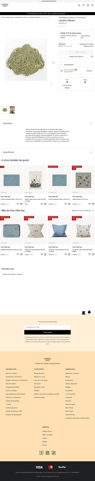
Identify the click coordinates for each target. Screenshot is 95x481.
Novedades (69, 390)
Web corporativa (47, 435)
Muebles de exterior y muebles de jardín (46, 394)
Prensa (44, 445)
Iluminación (37, 383)
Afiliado (44, 441)
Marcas (67, 377)
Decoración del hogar (7, 17)
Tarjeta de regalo (39, 397)
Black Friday (69, 411)
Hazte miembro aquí (85, 36)
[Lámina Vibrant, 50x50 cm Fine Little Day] (28, 62)
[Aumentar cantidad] (65, 52)
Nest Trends (69, 408)
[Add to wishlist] (17, 204)
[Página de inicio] (5, 5)
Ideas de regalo (70, 404)
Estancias (68, 401)
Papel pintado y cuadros (21, 17)
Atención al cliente (11, 373)
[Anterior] (3, 62)
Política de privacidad (12, 401)
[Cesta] (88, 5)
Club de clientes (11, 383)
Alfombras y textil (39, 387)
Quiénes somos (47, 431)
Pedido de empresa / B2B (14, 411)
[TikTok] (54, 452)
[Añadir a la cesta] (21, 204)
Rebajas (67, 387)
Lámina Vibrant (45, 17)
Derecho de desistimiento (14, 414)
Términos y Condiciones (13, 397)
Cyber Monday (70, 414)
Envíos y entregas (11, 390)
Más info (89, 70)
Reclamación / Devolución (14, 377)
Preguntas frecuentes (12, 387)
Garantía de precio (11, 408)
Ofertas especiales (71, 383)
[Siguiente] (53, 62)
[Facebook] (41, 452)
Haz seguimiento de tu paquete (15, 394)
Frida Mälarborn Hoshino (66, 17)
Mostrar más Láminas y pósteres (13, 274)
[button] (62, 26)
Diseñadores (69, 380)
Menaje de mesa (39, 373)
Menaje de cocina (39, 377)
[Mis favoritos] (83, 5)
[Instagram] (47, 452)
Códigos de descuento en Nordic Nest (77, 418)
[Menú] (92, 5)
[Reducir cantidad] (60, 52)
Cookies (8, 404)
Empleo (44, 438)
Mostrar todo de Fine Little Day (81, 210)
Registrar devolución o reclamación (17, 380)
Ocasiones (68, 397)
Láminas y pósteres (34, 17)
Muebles (36, 390)
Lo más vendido (70, 394)
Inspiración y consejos (72, 373)
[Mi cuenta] (79, 5)
